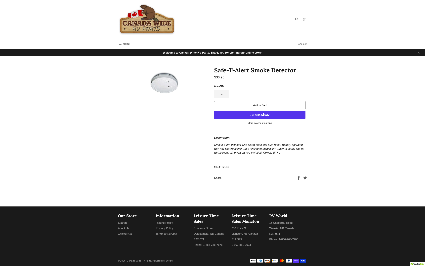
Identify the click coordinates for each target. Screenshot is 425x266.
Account (302, 43)
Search (122, 222)
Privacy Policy (165, 228)
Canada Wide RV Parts (139, 261)
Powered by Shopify (162, 261)
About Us (123, 228)
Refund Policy (164, 222)
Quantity (219, 86)
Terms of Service (166, 233)
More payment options (260, 123)
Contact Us (125, 233)
